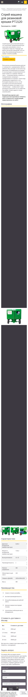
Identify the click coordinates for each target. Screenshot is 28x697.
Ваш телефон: (6, 681)
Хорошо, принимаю (24, 693)
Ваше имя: (5, 668)
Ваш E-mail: (5, 674)
